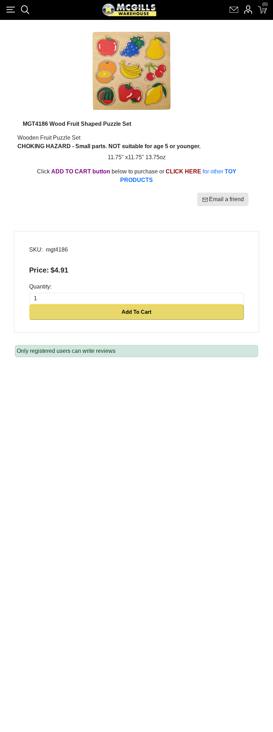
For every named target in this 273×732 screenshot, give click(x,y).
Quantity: (40, 287)
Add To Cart (136, 312)
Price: (39, 270)
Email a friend (226, 199)
